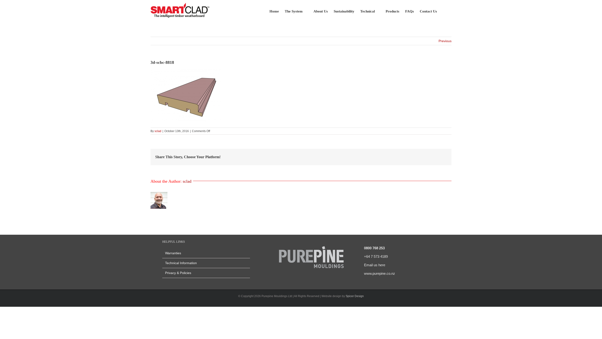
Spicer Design (355, 296)
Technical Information (181, 263)
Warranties (173, 253)
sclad (157, 131)
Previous (445, 41)
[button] (444, 11)
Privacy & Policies (178, 273)
